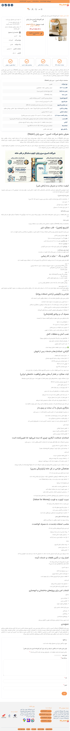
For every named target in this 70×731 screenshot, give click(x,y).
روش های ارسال (21, 729)
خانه (68, 16)
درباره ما (28, 729)
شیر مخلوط (62, 16)
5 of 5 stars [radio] (55, 655)
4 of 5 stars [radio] (56, 655)
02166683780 (35, 1)
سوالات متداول (41, 729)
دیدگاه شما (64, 658)
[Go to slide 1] (59, 34)
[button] (65, 27)
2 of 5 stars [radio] (58, 655)
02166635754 (43, 1)
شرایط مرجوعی (49, 729)
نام (66, 678)
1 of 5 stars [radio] (60, 655)
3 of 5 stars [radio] (57, 655)
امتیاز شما (64, 655)
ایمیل (65, 685)
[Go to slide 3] (56, 34)
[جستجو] (36, 9)
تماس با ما (34, 729)
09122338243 (22, 1)
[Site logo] (64, 5)
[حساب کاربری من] (32, 9)
